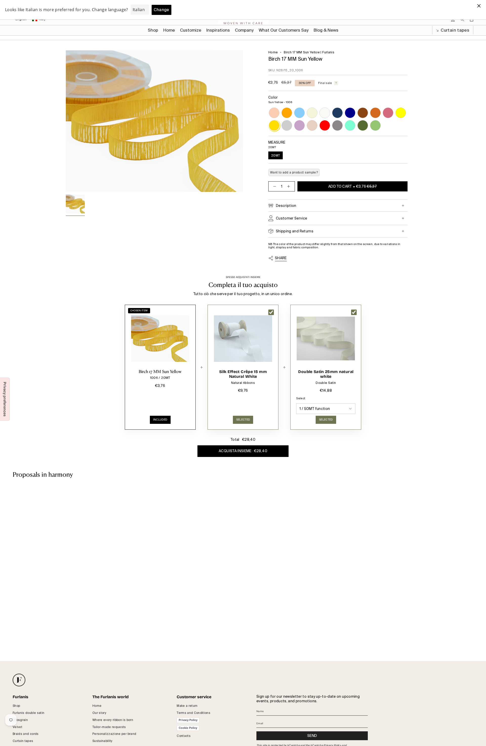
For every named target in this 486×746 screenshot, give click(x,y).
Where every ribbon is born (112, 720)
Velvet (17, 727)
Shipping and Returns (294, 231)
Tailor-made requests (109, 727)
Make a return (187, 706)
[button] (190, 30)
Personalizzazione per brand (114, 734)
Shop (16, 706)
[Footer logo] (19, 680)
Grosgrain (20, 720)
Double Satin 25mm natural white (325, 374)
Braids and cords (26, 734)
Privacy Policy (188, 720)
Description (286, 205)
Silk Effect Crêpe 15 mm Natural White (243, 374)
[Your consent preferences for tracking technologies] (5, 399)
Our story (99, 713)
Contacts (184, 736)
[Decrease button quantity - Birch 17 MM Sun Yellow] (273, 186)
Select (300, 398)
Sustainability (102, 741)
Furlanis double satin (28, 713)
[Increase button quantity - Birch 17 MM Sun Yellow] (289, 186)
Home (273, 52)
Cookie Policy (188, 728)
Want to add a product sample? (294, 172)
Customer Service (291, 218)
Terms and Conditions (193, 713)
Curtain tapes (454, 30)
